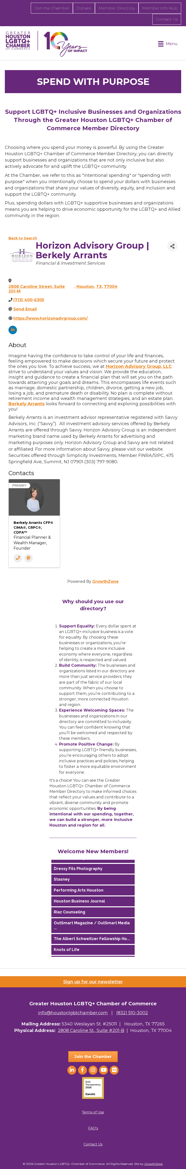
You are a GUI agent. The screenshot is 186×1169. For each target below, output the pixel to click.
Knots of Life (66, 947)
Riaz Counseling (69, 909)
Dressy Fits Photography (78, 866)
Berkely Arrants (26, 403)
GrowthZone (105, 581)
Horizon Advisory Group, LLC (139, 366)
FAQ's (93, 1128)
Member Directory (117, 8)
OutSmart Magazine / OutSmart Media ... (92, 923)
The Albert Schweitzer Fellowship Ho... (92, 936)
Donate (84, 8)
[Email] (28, 558)
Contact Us (167, 19)
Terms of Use (93, 1112)
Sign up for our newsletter (93, 981)
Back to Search (22, 238)
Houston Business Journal (79, 898)
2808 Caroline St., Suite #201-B (91, 1030)
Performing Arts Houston (78, 887)
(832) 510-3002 (132, 1012)
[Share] (172, 246)
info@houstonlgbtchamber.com (73, 1012)
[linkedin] (12, 330)
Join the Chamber (51, 8)
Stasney (62, 877)
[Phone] (18, 558)
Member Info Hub (160, 8)
